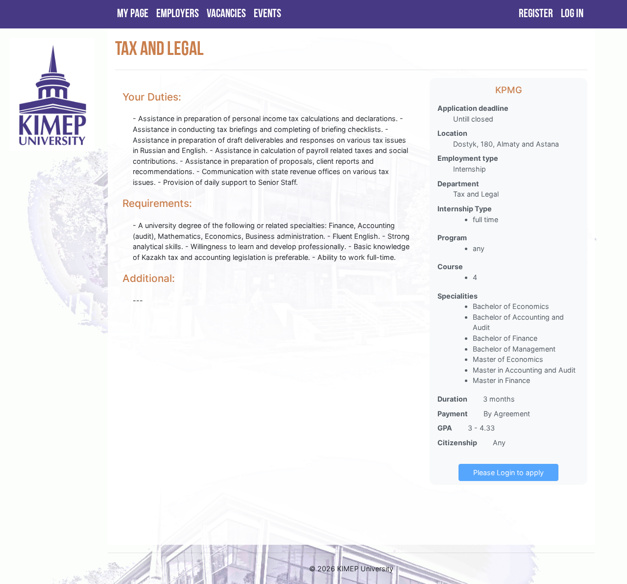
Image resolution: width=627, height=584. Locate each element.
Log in (572, 14)
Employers (177, 14)
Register (536, 14)
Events (267, 14)
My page (132, 14)
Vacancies (226, 14)
